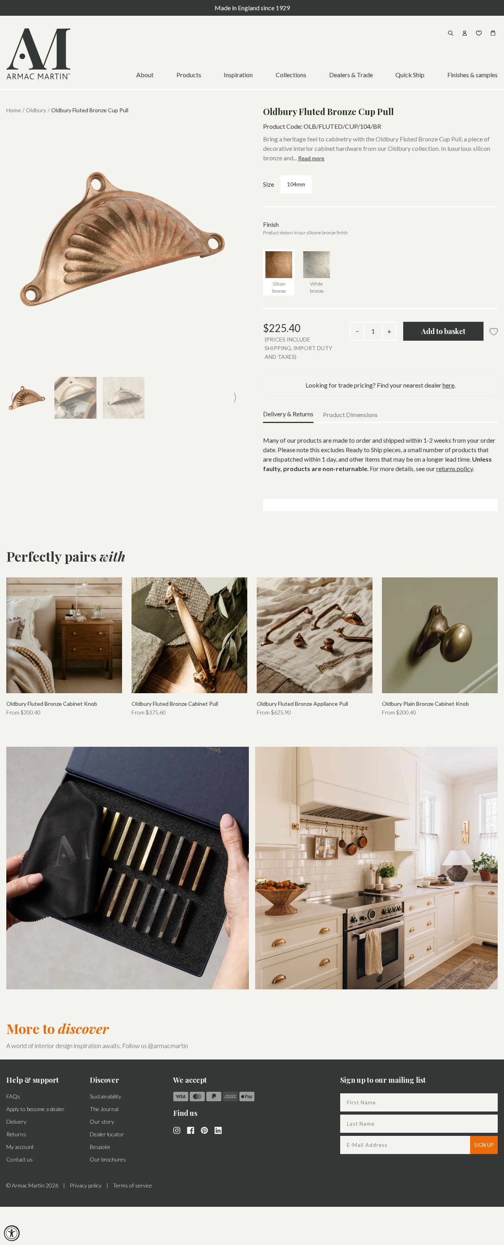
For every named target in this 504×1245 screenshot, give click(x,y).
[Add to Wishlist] (494, 332)
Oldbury (36, 110)
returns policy (454, 468)
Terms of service (132, 1185)
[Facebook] (190, 1129)
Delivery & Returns (288, 413)
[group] (64, 647)
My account (20, 1146)
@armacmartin (168, 1045)
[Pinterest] (204, 1129)
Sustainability (105, 1096)
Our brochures (108, 1159)
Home (13, 110)
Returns (16, 1134)
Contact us (19, 1159)
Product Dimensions (350, 414)
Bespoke (100, 1146)
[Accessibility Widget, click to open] (12, 1233)
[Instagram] (176, 1129)
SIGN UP (484, 1145)
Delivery (16, 1121)
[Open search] (450, 33)
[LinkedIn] (218, 1129)
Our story (102, 1121)
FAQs (13, 1096)
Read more (311, 158)
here (448, 385)
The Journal (104, 1109)
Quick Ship (409, 74)
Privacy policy (86, 1185)
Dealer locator (107, 1134)
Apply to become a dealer (35, 1109)
